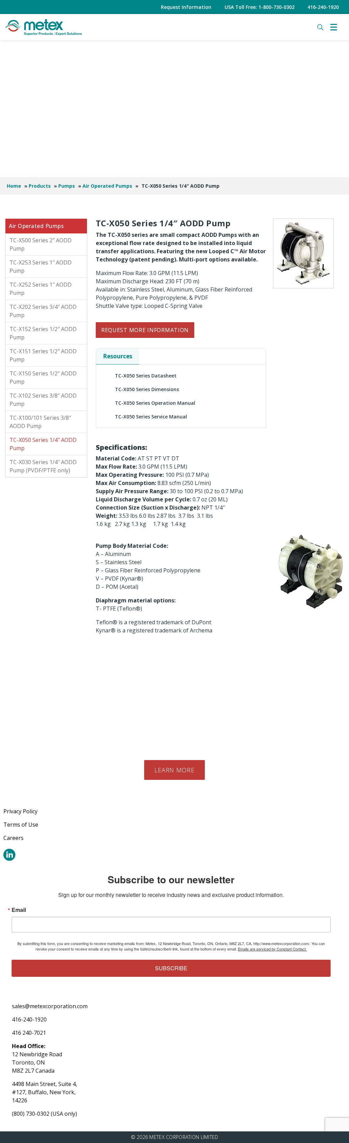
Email (19, 910)
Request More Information (145, 330)
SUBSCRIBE (171, 968)
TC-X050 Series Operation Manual (155, 403)
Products (40, 186)
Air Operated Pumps (107, 186)
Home (14, 186)
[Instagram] (9, 855)
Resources (117, 356)
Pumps (66, 186)
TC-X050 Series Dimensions (147, 389)
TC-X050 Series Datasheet (146, 375)
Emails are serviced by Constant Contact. (272, 949)
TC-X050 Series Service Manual (151, 416)
